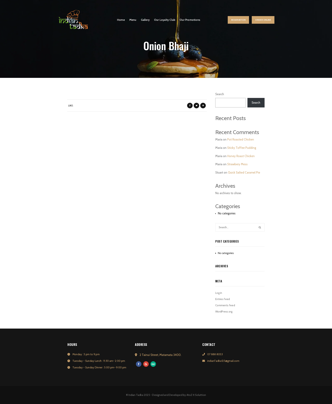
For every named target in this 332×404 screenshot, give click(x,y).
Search (219, 94)
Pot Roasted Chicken (240, 139)
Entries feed (222, 299)
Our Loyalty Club (164, 19)
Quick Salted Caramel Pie (244, 172)
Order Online (263, 20)
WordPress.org (223, 311)
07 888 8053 (215, 354)
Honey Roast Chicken (241, 156)
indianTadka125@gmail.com (223, 360)
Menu (132, 19)
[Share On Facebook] (190, 105)
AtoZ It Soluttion (196, 395)
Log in (218, 292)
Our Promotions (190, 19)
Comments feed (225, 305)
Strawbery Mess (237, 164)
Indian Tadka (135, 395)
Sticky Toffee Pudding (241, 147)
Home (121, 19)
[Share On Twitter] (196, 105)
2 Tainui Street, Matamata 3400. (160, 355)
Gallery (145, 19)
